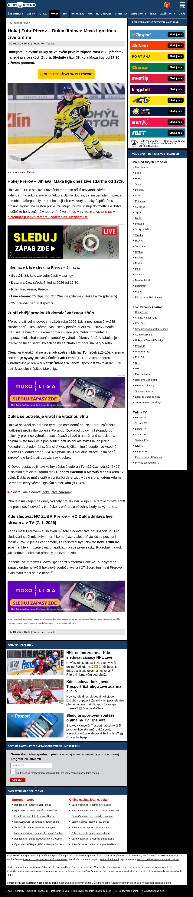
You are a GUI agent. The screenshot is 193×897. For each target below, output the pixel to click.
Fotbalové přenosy (144, 385)
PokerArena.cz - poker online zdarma (90, 827)
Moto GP (139, 357)
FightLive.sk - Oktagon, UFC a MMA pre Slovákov (39, 844)
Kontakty (19, 891)
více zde (72, 623)
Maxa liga (140, 346)
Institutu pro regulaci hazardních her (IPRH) (45, 859)
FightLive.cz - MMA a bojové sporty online (35, 810)
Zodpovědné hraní (109, 859)
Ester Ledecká (142, 374)
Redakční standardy (37, 891)
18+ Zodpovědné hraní (126, 891)
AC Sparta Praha (143, 334)
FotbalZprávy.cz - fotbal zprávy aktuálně (34, 816)
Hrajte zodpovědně (15, 619)
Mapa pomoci (105, 883)
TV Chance (59, 296)
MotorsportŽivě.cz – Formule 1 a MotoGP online (38, 833)
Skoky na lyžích (143, 229)
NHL (137, 363)
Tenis (138, 184)
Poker (138, 269)
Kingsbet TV (141, 451)
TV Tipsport (40, 296)
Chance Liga (141, 312)
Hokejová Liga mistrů (146, 380)
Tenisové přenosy (144, 391)
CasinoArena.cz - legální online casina (91, 805)
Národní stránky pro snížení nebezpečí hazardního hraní (142, 883)
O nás (9, 891)
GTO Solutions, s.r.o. (154, 891)
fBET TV (139, 446)
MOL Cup (140, 323)
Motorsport (140, 201)
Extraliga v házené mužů (147, 397)
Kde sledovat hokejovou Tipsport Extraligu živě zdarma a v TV (93, 686)
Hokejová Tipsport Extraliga (149, 340)
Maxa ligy (50, 369)
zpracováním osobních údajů (45, 773)
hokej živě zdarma (56, 492)
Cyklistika (140, 207)
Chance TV (141, 434)
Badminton (140, 286)
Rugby (138, 291)
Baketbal (139, 190)
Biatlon (138, 218)
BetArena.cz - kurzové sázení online (32, 805)
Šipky (138, 212)
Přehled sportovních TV (147, 462)
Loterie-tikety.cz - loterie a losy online (90, 822)
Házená (139, 240)
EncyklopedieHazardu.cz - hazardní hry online (95, 810)
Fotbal (138, 173)
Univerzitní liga (142, 351)
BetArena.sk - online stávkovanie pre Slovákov (38, 838)
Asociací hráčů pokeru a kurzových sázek (158, 859)
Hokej (138, 178)
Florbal (138, 263)
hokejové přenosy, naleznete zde (51, 553)
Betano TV (140, 429)
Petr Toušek (48, 43)
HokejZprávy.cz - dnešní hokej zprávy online (36, 822)
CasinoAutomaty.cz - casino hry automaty (92, 816)
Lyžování (139, 223)
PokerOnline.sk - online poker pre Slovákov (93, 844)
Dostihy (139, 252)
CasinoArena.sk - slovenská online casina (92, 838)
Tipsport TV (141, 423)
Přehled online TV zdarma (148, 457)
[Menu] (183, 5)
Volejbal (139, 235)
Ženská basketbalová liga (148, 402)
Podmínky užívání (60, 891)
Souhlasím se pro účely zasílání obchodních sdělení (57, 773)
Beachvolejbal (142, 280)
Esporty (139, 257)
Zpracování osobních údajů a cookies (92, 891)
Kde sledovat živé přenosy (148, 297)
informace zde (73, 871)
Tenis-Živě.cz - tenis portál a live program (35, 827)
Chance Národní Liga (146, 317)
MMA (137, 195)
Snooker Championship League (151, 329)
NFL (137, 368)
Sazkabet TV (141, 440)
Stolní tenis (140, 246)
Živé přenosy (141, 167)
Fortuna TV (140, 417)
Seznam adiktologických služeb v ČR (78, 883)
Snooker (139, 274)
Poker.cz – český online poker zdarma (90, 833)
